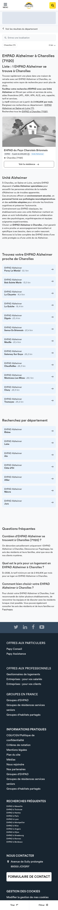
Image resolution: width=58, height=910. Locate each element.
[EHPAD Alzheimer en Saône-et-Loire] (20, 29)
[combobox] (32, 38)
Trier (12, 905)
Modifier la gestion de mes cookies (27, 897)
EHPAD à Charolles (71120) (35, 112)
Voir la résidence (27, 164)
